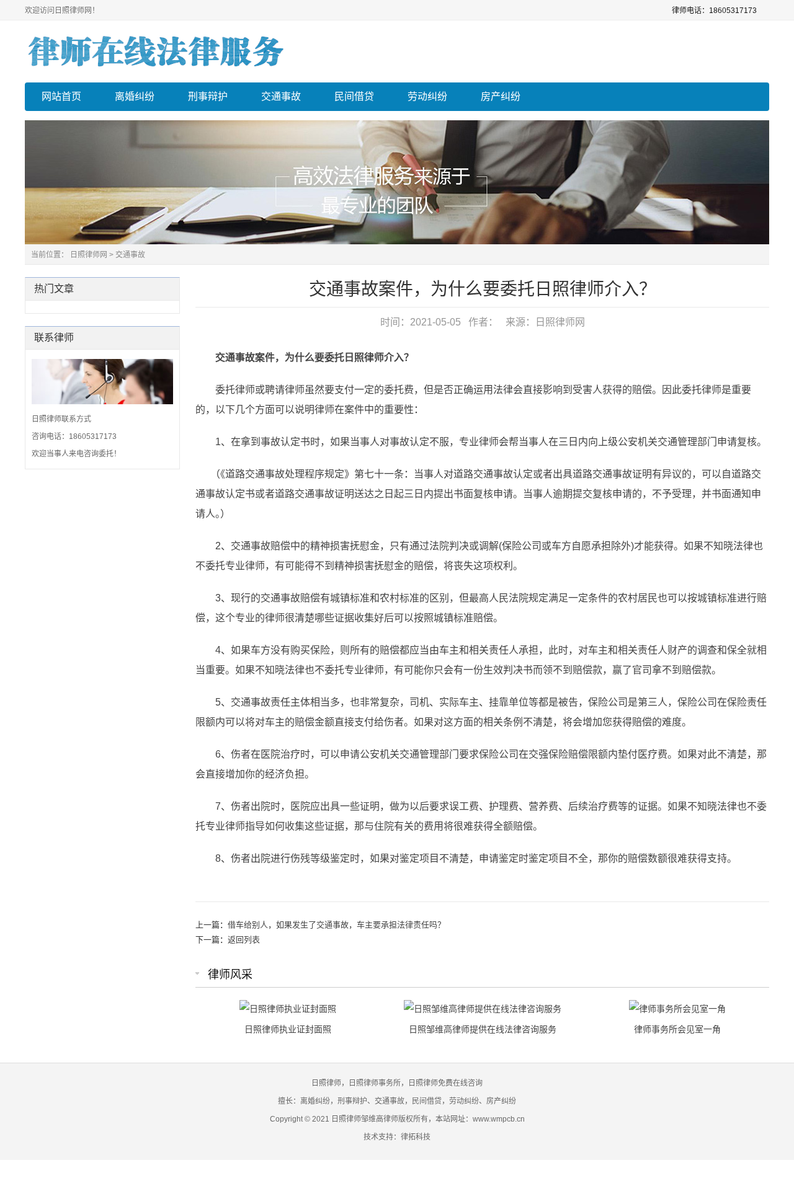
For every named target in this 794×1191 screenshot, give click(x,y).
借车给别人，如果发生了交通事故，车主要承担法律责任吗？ (336, 924)
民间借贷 (354, 96)
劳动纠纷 (427, 96)
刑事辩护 (208, 96)
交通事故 (281, 96)
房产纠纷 (500, 96)
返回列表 (244, 939)
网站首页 (61, 96)
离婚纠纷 (134, 96)
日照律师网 (88, 254)
